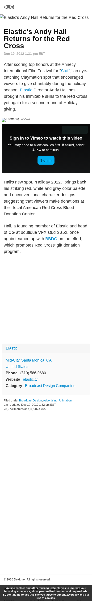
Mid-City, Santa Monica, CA (29, 360)
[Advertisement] (46, 299)
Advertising (50, 400)
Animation (65, 400)
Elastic (26, 90)
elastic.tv (30, 379)
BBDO (51, 238)
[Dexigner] (9, 8)
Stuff (65, 70)
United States (17, 367)
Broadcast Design (30, 400)
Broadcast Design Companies (50, 386)
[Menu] (85, 7)
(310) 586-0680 (33, 373)
